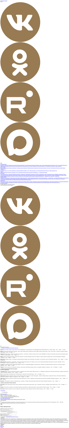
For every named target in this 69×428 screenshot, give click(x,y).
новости (1, 171)
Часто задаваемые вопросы (7, 166)
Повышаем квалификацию (9, 182)
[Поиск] (3, 163)
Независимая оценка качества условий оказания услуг (47, 170)
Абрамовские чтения (26, 178)
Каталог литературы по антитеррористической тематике (25, 176)
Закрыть (1, 425)
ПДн (39, 423)
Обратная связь (3, 168)
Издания (25, 175)
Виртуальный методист (56, 182)
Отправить (2, 417)
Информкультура (59, 175)
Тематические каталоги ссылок (32, 175)
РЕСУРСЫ (2, 173)
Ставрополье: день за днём (15, 172)
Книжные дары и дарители (40, 165)
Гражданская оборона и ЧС (41, 166)
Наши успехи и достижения (57, 165)
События (9, 172)
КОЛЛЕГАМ (2, 180)
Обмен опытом (27, 182)
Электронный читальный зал (30, 174)
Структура (26, 165)
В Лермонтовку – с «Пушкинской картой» (40, 172)
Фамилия (2, 408)
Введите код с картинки (4, 414)
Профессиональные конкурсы (19, 182)
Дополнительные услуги (34, 170)
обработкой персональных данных (12, 416)
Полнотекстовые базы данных (10, 175)
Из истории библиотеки (4, 165)
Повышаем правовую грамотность (9, 176)
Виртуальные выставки (28, 172)
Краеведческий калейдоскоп (26, 179)
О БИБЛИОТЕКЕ (3, 164)
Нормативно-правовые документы (6, 181)
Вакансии (60, 166)
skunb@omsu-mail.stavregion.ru (8, 397)
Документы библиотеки (20, 165)
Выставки (22, 172)
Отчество (2, 410)
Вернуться (2, 426)
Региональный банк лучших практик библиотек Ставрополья (52, 181)
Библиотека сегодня (12, 165)
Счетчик (1, 399)
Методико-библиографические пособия (37, 182)
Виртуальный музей (48, 165)
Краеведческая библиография (18, 178)
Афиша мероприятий (4, 172)
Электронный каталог (4, 174)
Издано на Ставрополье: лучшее (41, 174)
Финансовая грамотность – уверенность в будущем (44, 176)
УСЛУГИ (2, 169)
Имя (1, 409)
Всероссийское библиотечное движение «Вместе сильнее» (23, 181)
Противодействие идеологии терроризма (29, 166)
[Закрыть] (1, 404)
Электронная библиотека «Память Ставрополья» (16, 174)
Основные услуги (26, 170)
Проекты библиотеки (32, 165)
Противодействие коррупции (17, 166)
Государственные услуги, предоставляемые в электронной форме (11, 170)
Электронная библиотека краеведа (6, 178)
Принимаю (2, 424)
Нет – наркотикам (56, 176)
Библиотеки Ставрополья (37, 181)
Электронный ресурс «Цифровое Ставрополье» (55, 174)
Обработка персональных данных (52, 166)
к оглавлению (2, 390)
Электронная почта (4, 411)
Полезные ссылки (7, 399)
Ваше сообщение (3, 413)
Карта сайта (2, 398)
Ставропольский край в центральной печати (38, 178)
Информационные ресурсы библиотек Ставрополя (47, 175)
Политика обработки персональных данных (17, 399)
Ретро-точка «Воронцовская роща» (15, 179)
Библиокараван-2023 (47, 182)
